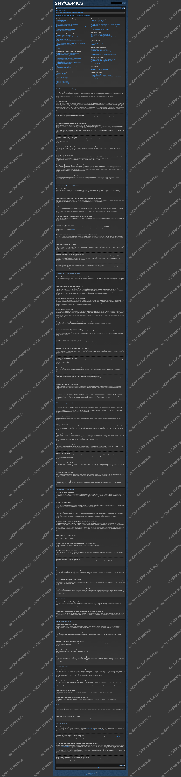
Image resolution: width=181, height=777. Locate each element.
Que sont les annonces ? (61, 80)
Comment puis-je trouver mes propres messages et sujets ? (103, 54)
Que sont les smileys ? (61, 76)
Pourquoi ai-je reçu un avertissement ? (64, 63)
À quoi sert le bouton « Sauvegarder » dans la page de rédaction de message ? (72, 66)
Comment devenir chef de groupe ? (98, 25)
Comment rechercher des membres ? (98, 53)
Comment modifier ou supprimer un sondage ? (65, 59)
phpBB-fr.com (92, 773)
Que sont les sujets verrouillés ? (62, 82)
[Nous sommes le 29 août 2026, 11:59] (124, 12)
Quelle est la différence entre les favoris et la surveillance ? (103, 59)
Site (59, 8)
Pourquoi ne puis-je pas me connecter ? (64, 25)
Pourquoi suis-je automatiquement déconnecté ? (66, 29)
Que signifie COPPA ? (60, 21)
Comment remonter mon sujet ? (62, 68)
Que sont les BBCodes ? (61, 73)
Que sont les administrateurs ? (97, 20)
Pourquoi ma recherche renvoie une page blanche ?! (101, 51)
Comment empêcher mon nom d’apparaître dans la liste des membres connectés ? (70, 37)
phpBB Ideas (118, 736)
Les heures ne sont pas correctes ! (63, 39)
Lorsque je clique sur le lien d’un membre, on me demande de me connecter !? (71, 48)
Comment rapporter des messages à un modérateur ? (67, 64)
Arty (88, 772)
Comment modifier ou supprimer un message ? (65, 54)
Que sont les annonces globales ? (63, 78)
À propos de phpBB (98, 729)
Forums (64, 8)
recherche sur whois (65, 746)
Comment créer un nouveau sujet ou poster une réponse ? (68, 53)
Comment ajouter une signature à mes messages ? (66, 55)
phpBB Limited (89, 728)
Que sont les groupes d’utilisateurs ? (98, 23)
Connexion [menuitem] (124, 8)
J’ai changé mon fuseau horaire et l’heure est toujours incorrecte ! (69, 40)
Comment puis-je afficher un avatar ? (63, 44)
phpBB (72, 229)
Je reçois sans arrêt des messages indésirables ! (101, 35)
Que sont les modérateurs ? (97, 21)
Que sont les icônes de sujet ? (62, 83)
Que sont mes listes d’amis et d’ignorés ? (99, 41)
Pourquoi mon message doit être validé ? (64, 67)
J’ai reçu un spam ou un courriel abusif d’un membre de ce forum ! (104, 36)
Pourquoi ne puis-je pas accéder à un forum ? (65, 60)
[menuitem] (122, 8)
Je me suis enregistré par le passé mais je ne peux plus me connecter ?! (71, 26)
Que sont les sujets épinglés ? (62, 81)
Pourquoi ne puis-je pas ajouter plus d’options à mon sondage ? (69, 58)
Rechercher (59, 10)
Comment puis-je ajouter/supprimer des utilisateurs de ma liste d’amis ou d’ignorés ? (106, 43)
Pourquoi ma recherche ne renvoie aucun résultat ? (101, 50)
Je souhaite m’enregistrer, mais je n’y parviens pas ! (67, 23)
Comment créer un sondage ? (62, 57)
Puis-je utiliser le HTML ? (61, 74)
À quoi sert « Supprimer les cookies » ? (64, 30)
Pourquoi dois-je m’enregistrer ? (62, 20)
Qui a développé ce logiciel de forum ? (99, 74)
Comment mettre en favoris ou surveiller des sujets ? (102, 60)
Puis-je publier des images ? (62, 77)
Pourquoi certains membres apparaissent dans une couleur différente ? (105, 26)
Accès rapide (57, 8)
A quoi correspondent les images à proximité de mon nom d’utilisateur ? (70, 43)
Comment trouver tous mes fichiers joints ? (100, 69)
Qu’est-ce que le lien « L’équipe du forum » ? (100, 29)
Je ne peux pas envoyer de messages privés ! (100, 34)
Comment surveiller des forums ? (98, 61)
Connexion (65, 10)
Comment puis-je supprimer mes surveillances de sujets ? (103, 63)
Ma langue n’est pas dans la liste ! (63, 41)
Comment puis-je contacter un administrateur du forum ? (102, 78)
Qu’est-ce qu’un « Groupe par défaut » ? (99, 28)
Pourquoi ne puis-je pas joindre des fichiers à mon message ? (68, 62)
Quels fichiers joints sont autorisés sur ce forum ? (101, 67)
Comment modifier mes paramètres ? (63, 35)
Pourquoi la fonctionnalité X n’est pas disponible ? (101, 75)
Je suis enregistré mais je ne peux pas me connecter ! (67, 24)
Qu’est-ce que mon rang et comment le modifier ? (66, 45)
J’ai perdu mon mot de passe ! (62, 28)
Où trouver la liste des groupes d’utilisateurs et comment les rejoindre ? (105, 24)
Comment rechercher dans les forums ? (99, 49)
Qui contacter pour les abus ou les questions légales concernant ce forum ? (106, 76)
